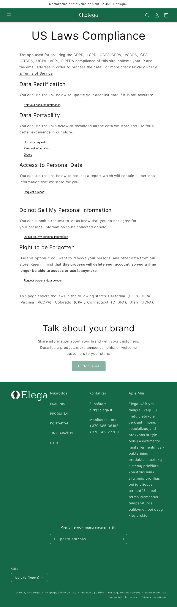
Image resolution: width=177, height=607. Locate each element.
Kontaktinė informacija (123, 597)
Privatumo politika (92, 592)
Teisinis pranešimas (153, 597)
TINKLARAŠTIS (61, 433)
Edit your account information (42, 104)
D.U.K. (55, 443)
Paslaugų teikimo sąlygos (124, 592)
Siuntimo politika (155, 592)
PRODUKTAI (59, 413)
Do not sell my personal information (46, 236)
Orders (28, 154)
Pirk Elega (33, 592)
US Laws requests (35, 142)
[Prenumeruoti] (122, 539)
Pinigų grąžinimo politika (60, 592)
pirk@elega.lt (100, 410)
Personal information (36, 148)
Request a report (34, 192)
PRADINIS (57, 404)
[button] (9, 15)
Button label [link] (88, 366)
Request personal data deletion (43, 280)
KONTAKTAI (59, 423)
